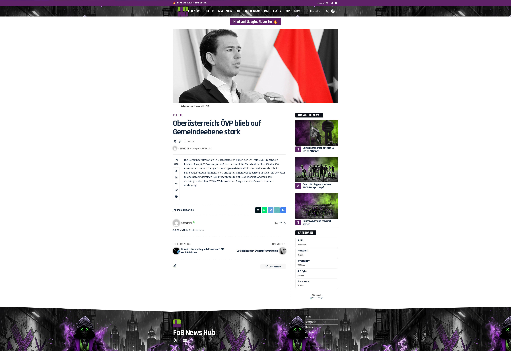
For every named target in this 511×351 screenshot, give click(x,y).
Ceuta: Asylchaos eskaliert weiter (317, 222)
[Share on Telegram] (176, 183)
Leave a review (275, 266)
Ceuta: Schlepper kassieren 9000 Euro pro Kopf (317, 186)
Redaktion (184, 148)
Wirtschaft (303, 250)
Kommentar (304, 281)
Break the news (309, 115)
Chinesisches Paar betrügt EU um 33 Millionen (318, 149)
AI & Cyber (302, 271)
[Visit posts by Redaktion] (176, 223)
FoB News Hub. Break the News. (192, 2)
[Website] (280, 223)
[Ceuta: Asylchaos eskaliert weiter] (316, 206)
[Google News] (336, 3)
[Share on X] (175, 141)
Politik (177, 115)
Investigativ (303, 261)
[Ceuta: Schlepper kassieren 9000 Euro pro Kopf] (316, 169)
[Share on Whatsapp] (176, 177)
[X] (332, 3)
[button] (327, 11)
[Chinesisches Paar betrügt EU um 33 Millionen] (316, 133)
